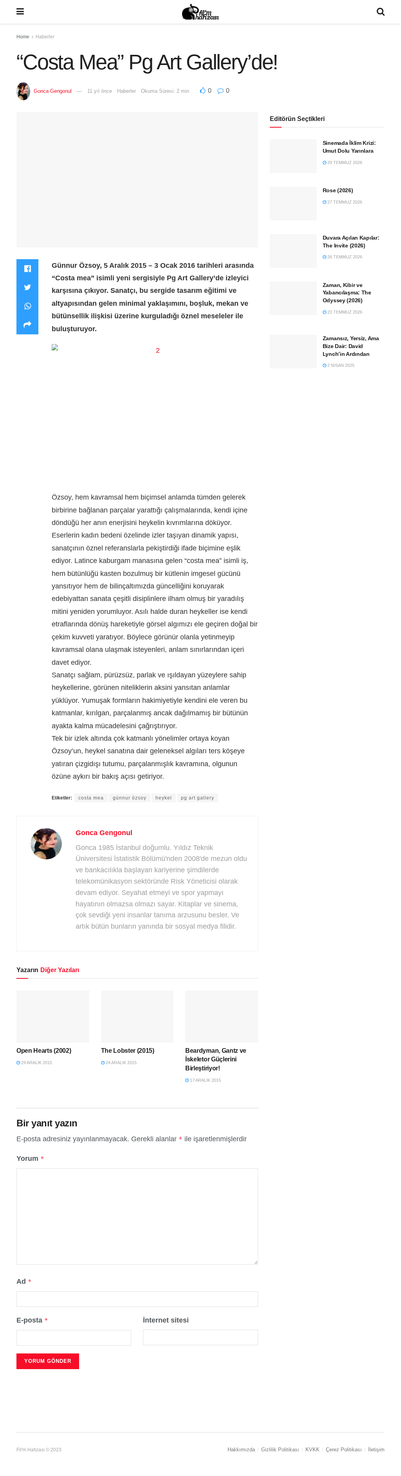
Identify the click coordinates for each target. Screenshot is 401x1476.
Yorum (30, 1158)
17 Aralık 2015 (205, 1080)
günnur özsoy (129, 798)
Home (22, 37)
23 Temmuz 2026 (344, 312)
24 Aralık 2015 (121, 1062)
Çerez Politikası (344, 1450)
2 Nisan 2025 (340, 365)
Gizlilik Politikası (280, 1450)
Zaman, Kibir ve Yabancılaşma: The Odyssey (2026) (347, 292)
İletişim (376, 1450)
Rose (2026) (338, 190)
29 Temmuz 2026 (344, 162)
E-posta (32, 1320)
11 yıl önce (99, 91)
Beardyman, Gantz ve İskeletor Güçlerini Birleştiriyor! (215, 1059)
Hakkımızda (241, 1450)
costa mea (91, 798)
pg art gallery (197, 798)
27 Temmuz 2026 (344, 202)
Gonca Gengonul (53, 91)
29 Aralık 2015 (36, 1062)
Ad (24, 1281)
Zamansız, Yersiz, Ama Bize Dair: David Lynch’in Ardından (351, 346)
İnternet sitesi (166, 1320)
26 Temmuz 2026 (344, 256)
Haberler (45, 37)
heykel (163, 798)
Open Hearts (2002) (43, 1050)
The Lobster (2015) (127, 1050)
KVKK (312, 1450)
